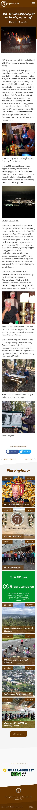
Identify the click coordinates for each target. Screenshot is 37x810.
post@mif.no (18, 799)
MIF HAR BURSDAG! (12, 536)
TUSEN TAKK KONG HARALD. (17, 504)
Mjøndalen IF (13, 4)
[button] (12, 452)
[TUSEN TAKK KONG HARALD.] (18, 491)
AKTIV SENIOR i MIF (12, 567)
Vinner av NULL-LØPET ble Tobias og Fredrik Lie (15, 724)
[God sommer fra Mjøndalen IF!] (18, 681)
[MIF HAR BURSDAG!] (18, 523)
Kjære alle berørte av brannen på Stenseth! (18, 629)
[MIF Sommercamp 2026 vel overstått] (18, 649)
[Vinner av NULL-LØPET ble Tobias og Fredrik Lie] (18, 713)
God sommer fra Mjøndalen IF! (17, 694)
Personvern (19, 807)
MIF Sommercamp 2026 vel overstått (16, 661)
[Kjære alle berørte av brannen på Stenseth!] (18, 618)
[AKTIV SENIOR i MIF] (18, 555)
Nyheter (24, 21)
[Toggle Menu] (33, 3)
